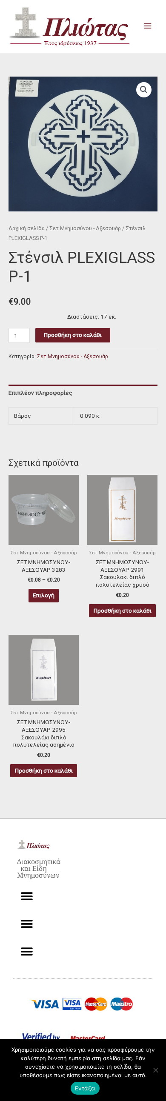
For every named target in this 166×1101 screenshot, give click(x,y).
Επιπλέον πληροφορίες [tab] (40, 392)
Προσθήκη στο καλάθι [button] (123, 610)
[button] (144, 89)
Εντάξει (85, 1088)
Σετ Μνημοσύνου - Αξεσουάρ (85, 228)
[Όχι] (155, 1070)
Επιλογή (43, 595)
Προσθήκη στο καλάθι (73, 334)
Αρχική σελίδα (27, 228)
